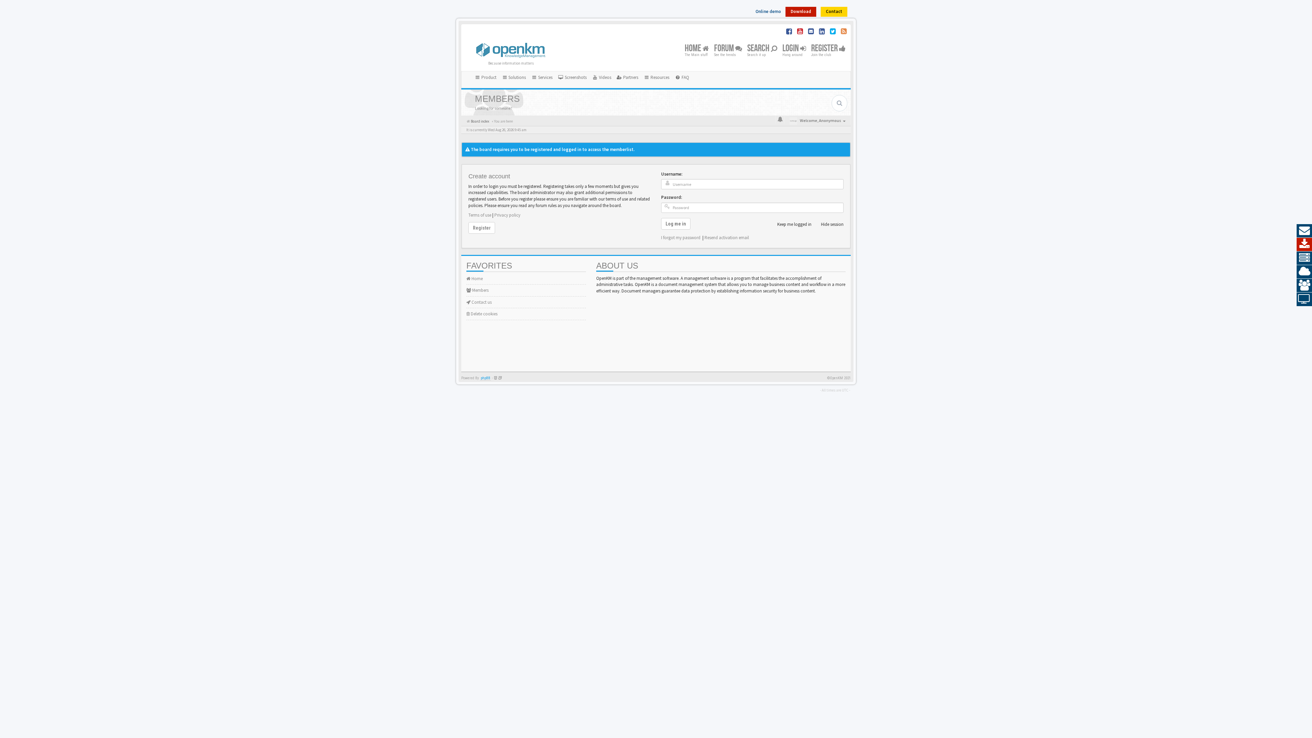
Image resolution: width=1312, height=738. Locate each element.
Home (693, 48)
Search (759, 48)
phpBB (485, 378)
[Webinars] (1304, 299)
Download (801, 11)
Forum (724, 48)
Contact (834, 11)
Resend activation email (727, 238)
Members (480, 290)
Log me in (676, 224)
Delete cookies (483, 314)
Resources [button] (659, 77)
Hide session (832, 224)
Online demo (768, 11)
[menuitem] (572, 77)
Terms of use (479, 215)
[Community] (1304, 285)
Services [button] (544, 77)
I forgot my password (680, 238)
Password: (671, 197)
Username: (671, 174)
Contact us (481, 302)
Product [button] (488, 77)
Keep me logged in (794, 224)
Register (825, 48)
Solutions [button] (516, 77)
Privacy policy (507, 215)
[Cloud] (1304, 272)
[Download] (1304, 244)
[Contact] (1304, 231)
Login (791, 48)
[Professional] (1304, 258)
